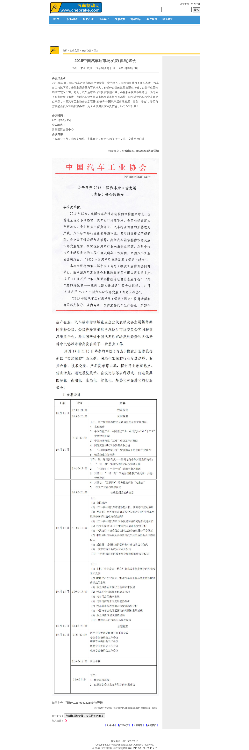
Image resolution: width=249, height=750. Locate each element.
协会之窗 (74, 50)
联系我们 (167, 19)
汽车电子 (104, 19)
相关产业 (88, 19)
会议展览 (151, 19)
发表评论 (138, 725)
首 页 (56, 19)
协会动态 (86, 50)
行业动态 (72, 19)
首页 (65, 50)
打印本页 (124, 725)
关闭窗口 (152, 725)
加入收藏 (195, 4)
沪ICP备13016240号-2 (145, 748)
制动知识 (136, 19)
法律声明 (127, 748)
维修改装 (120, 19)
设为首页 (184, 4)
